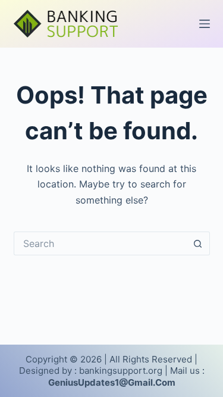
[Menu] (204, 23)
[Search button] (198, 243)
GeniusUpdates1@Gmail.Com (111, 382)
